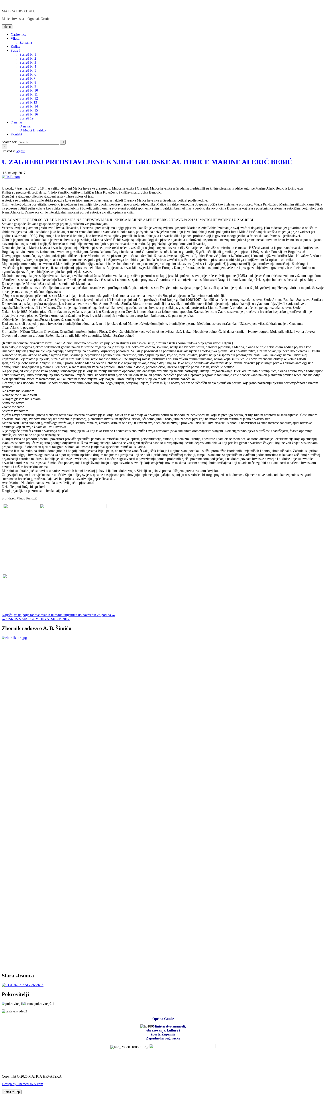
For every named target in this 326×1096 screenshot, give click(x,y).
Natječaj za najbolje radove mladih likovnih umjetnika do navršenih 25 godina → (58, 615)
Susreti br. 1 (28, 54)
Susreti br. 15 (29, 110)
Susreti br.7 (27, 78)
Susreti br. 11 (29, 94)
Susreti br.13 (28, 102)
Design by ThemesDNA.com (22, 1084)
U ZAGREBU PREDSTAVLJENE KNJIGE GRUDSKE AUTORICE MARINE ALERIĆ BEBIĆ (147, 162)
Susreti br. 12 (29, 98)
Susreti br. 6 (28, 74)
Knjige (15, 46)
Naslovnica (18, 34)
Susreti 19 (26, 118)
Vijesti (15, 38)
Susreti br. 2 (28, 58)
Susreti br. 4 (28, 66)
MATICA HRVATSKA (18, 11)
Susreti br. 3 (28, 62)
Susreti (15, 50)
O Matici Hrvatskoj (33, 130)
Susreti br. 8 (28, 82)
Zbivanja (26, 42)
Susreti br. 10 (29, 90)
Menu (7, 26)
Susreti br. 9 (28, 86)
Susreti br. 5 (28, 70)
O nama (16, 122)
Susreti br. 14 (29, 106)
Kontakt (16, 134)
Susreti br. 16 (29, 114)
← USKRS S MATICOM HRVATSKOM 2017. (36, 619)
